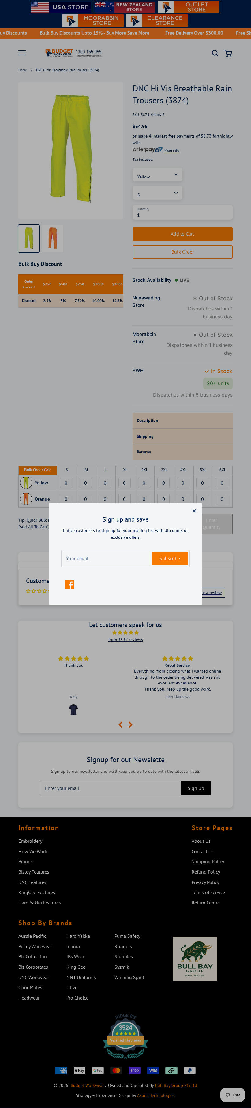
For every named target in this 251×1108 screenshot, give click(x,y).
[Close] (194, 510)
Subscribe (169, 558)
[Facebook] (69, 584)
